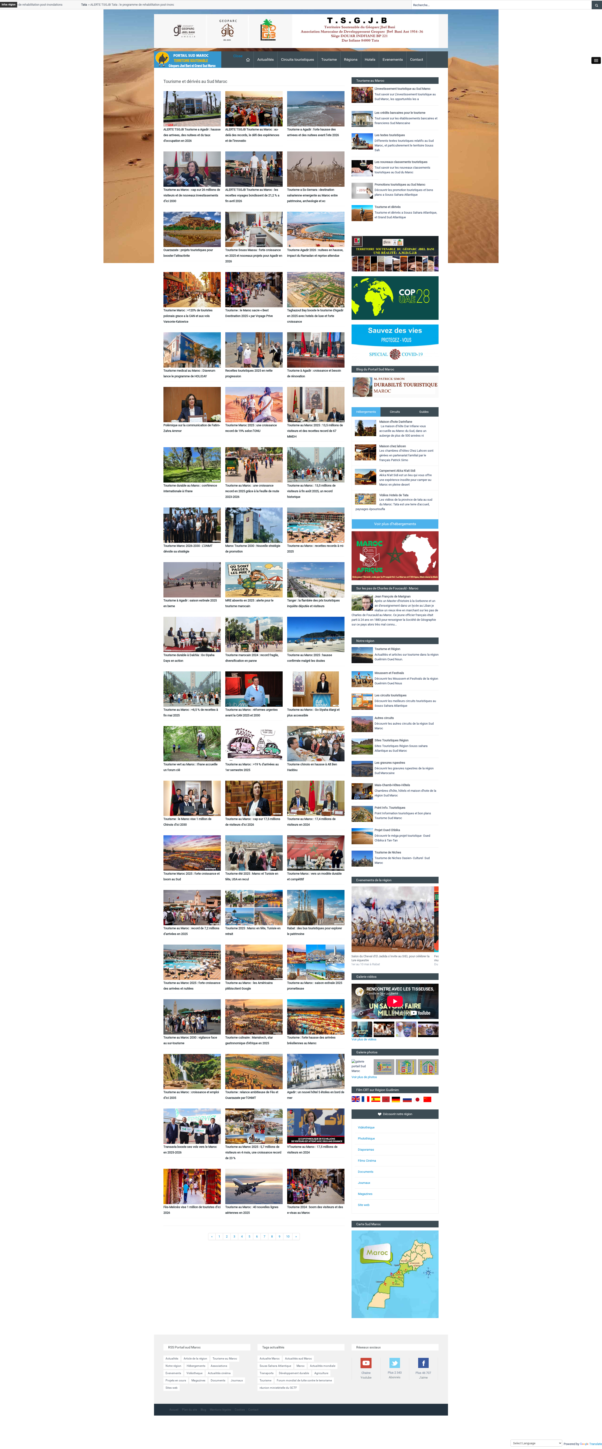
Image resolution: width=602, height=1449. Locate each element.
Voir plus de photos (364, 1077)
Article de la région (195, 1358)
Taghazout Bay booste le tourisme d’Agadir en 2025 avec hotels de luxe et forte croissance (315, 315)
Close (237, 56)
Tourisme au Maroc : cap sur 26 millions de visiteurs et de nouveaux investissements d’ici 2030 (191, 195)
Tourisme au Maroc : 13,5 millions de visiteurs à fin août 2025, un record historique (311, 491)
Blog (203, 1409)
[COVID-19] (395, 345)
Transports (266, 1373)
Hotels (370, 59)
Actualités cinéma (219, 1373)
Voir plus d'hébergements (395, 524)
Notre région (173, 1366)
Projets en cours (176, 1380)
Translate (595, 1444)
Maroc (301, 1366)
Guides (424, 412)
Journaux (364, 1183)
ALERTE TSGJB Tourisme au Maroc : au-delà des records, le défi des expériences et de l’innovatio (252, 135)
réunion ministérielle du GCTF (278, 1387)
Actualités (265, 59)
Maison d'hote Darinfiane (395, 421)
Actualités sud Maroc (298, 1358)
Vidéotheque (194, 1373)
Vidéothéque (366, 1127)
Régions (350, 59)
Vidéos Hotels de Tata (393, 495)
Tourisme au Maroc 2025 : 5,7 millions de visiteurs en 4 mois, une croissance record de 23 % (253, 1152)
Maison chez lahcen (392, 446)
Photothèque (366, 1138)
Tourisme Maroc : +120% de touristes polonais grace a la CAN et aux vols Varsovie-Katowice (188, 315)
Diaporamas (366, 1149)
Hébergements (366, 412)
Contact (416, 59)
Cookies (240, 1409)
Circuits (395, 412)
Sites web (172, 1387)
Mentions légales (220, 1409)
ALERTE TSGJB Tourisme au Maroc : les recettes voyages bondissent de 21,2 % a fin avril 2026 (252, 195)
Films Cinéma (367, 1160)
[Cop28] (395, 298)
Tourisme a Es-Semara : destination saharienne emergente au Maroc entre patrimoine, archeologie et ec (312, 195)
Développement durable (294, 1373)
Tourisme (329, 59)
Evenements (393, 59)
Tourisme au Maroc (225, 1358)
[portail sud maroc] (185, 59)
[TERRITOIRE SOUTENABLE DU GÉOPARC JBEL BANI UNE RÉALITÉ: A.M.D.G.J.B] (395, 253)
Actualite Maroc (270, 1358)
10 (287, 1236)
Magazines (365, 1194)
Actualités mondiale (322, 1366)
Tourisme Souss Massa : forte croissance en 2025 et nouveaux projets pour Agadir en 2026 (253, 255)
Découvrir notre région (397, 1114)
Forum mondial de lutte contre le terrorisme (304, 1380)
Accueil (173, 1409)
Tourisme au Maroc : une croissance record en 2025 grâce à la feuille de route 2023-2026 (252, 491)
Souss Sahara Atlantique (275, 1366)
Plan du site (189, 1409)
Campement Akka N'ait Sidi (397, 470)
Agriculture (321, 1373)
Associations (219, 1366)
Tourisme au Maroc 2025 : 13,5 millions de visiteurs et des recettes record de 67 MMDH (315, 430)
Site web (363, 1205)
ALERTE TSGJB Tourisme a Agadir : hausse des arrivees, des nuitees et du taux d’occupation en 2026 (192, 135)
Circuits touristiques (297, 59)
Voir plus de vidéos (364, 1039)
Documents (365, 1171)
